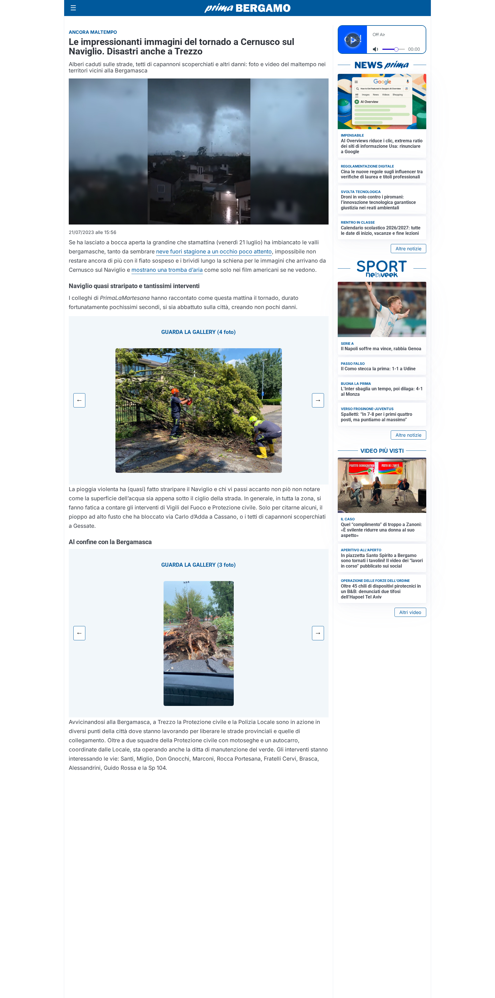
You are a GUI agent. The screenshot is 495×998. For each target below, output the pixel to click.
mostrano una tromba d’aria (167, 269)
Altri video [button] (410, 612)
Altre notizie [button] (408, 248)
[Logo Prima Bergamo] (247, 8)
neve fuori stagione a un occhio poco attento (214, 251)
